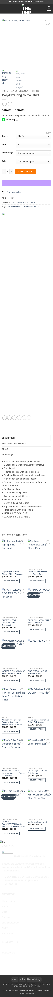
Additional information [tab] (14, 443)
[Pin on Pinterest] (24, 417)
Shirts (35, 91)
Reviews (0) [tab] (7, 455)
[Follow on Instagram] (8, 959)
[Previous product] (10, 104)
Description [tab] (8, 438)
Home (5, 91)
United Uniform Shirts (30, 207)
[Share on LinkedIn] (29, 417)
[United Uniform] (12, 314)
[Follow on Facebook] (4, 959)
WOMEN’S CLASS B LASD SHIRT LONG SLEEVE (13, 672)
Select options (11, 581)
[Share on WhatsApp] (4, 417)
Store (34, 984)
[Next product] (4, 104)
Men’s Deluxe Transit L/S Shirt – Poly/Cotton (38, 721)
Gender (5, 136)
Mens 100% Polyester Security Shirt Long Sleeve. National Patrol (12, 722)
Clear (48, 133)
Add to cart (26, 171)
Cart (26, 984)
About (6, 984)
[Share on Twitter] (14, 417)
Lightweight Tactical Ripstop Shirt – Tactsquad (13, 573)
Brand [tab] (5, 449)
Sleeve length (7, 153)
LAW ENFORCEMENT (20, 91)
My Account (16, 984)
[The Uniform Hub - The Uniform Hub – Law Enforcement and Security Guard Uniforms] (26, 9)
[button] (3, 8)
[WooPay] (26, 183)
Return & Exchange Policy (27, 986)
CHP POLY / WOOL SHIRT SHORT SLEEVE (39, 621)
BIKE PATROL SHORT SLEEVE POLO (37, 672)
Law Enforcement (14, 207)
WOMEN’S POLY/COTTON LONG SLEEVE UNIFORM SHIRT (13, 824)
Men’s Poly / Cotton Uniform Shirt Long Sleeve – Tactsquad (13, 773)
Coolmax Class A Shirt (37, 822)
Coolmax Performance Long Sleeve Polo (37, 573)
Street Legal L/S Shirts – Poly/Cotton (38, 772)
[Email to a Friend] (19, 417)
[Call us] (12, 959)
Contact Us (44, 984)
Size (4, 144)
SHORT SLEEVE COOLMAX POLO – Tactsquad (10, 622)
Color (4, 161)
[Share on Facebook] (9, 417)
